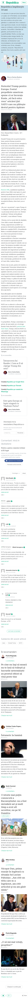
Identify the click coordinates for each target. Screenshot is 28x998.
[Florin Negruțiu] (3, 656)
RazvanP (8, 614)
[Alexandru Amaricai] (3, 571)
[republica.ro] (3, 995)
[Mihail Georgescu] (6, 547)
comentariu (10, 661)
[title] (5, 372)
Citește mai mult (6, 715)
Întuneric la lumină (11, 735)
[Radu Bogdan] (3, 479)
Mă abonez (20, 432)
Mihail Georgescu (17, 547)
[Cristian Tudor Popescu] (3, 727)
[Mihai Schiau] (3, 860)
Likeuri (24, 473)
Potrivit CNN (5, 190)
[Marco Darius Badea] (3, 78)
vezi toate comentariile (14, 631)
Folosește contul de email (14, 464)
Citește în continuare (14, 987)
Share (25, 995)
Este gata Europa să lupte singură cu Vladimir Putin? (12, 403)
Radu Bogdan (10, 478)
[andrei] (3, 501)
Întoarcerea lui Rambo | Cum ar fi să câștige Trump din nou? (13, 364)
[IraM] (3, 525)
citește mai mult (4, 492)
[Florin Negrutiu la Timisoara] (14, 689)
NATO (20, 643)
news (3, 643)
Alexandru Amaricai (11, 570)
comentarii (10, 731)
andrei (8, 501)
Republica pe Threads (14, 385)
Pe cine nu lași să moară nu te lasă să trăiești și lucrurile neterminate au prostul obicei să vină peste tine (14, 670)
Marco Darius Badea (14, 372)
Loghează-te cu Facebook (14, 460)
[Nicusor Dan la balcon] (14, 958)
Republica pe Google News (15, 382)
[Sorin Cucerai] (3, 787)
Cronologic (15, 473)
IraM (7, 524)
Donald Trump (12, 643)
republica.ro (10, 2)
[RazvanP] (3, 615)
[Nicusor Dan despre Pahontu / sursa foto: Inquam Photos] (14, 903)
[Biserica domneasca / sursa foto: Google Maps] (14, 827)
